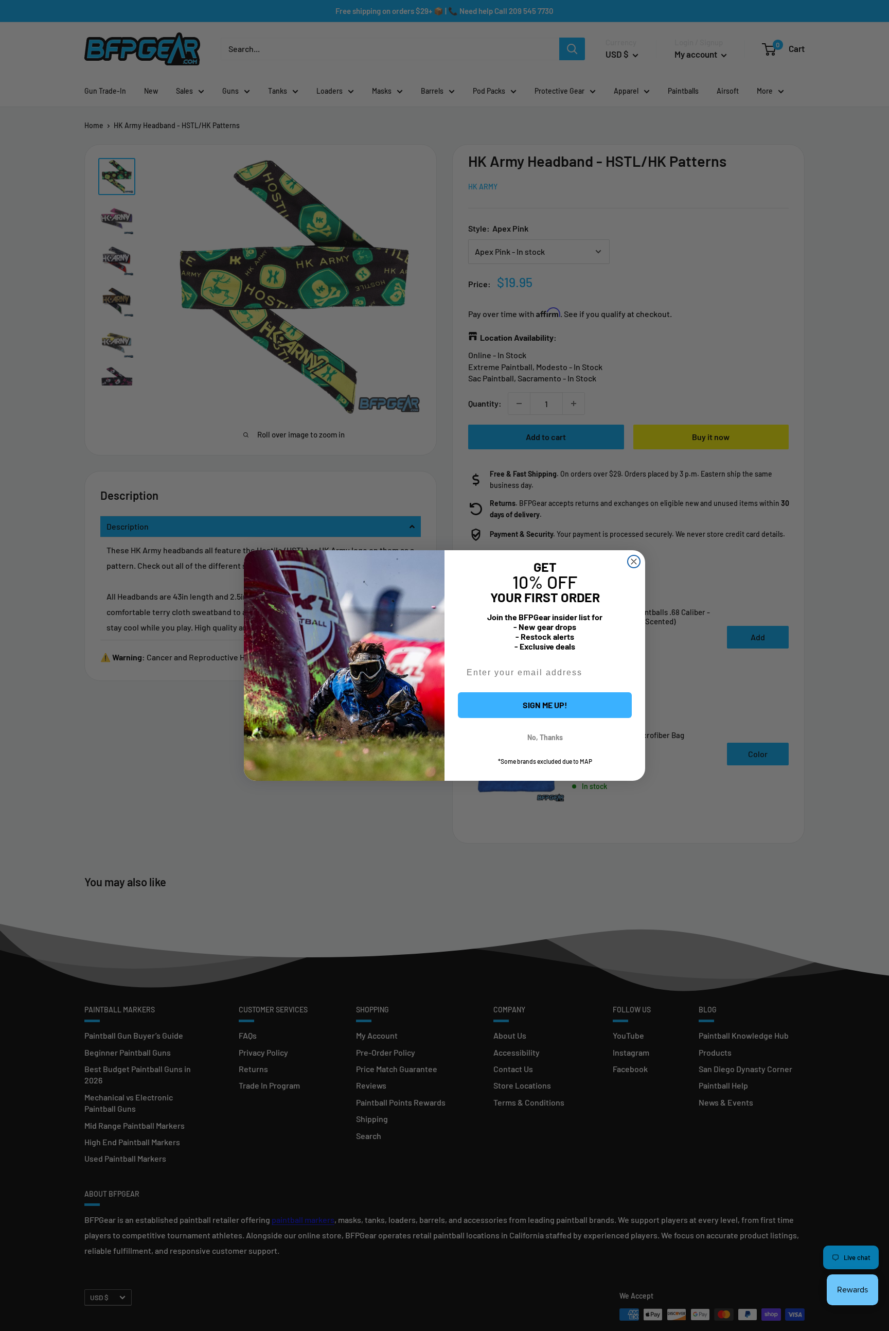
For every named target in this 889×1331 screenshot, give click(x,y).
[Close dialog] (634, 561)
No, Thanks (545, 737)
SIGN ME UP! (545, 705)
